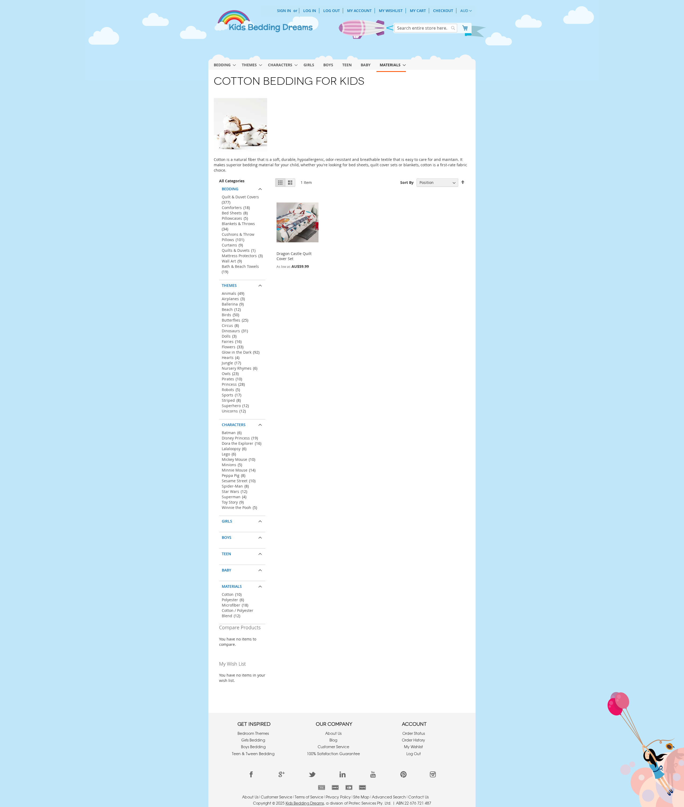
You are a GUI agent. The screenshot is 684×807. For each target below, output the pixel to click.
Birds (226, 314)
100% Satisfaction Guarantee (333, 753)
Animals (229, 293)
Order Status (413, 733)
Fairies (228, 341)
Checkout (443, 10)
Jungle (227, 362)
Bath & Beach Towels (240, 266)
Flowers (228, 346)
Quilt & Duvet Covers (240, 196)
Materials (232, 586)
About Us (333, 733)
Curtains (229, 245)
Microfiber (231, 605)
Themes (229, 285)
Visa (321, 787)
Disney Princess (236, 438)
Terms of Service (309, 797)
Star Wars (230, 491)
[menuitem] (223, 65)
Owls (226, 373)
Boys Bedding (253, 746)
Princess (229, 384)
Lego (226, 454)
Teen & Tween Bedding (253, 753)
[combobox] (425, 28)
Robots (228, 389)
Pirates (228, 378)
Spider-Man (232, 486)
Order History (413, 740)
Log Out (331, 10)
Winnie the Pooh (236, 507)
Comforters (232, 207)
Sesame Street (234, 480)
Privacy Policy (338, 797)
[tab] (242, 188)
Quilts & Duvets (236, 250)
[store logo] (263, 23)
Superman (231, 496)
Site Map (361, 797)
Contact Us (418, 797)
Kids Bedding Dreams (305, 803)
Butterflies (231, 320)
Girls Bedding (253, 740)
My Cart (418, 10)
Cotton (228, 594)
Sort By (407, 182)
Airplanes (230, 298)
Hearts (228, 357)
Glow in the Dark (236, 352)
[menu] (342, 64)
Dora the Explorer (237, 443)
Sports (227, 394)
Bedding (230, 188)
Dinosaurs (231, 330)
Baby (226, 570)
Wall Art (229, 261)
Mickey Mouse (234, 459)
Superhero (231, 405)
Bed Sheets (232, 212)
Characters (234, 424)
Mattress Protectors (239, 255)
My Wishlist (391, 10)
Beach (227, 309)
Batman (229, 432)
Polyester (230, 599)
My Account (359, 10)
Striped (228, 400)
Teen (226, 553)
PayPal (362, 787)
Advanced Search (389, 797)
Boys (226, 537)
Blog (333, 740)
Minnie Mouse (234, 470)
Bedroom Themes (253, 733)
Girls (227, 521)
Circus (227, 325)
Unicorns (230, 411)
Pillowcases (232, 218)
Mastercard (348, 787)
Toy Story (230, 502)
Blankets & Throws (238, 223)
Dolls (226, 336)
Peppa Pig (230, 475)
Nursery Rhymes (236, 368)
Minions (229, 464)
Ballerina (230, 304)
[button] (466, 11)
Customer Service (333, 746)
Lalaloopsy (231, 448)
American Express (335, 787)
